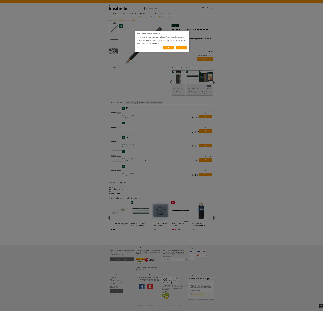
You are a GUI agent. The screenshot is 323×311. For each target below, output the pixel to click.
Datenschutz (156, 43)
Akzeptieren (181, 47)
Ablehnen (168, 47)
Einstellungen (140, 47)
